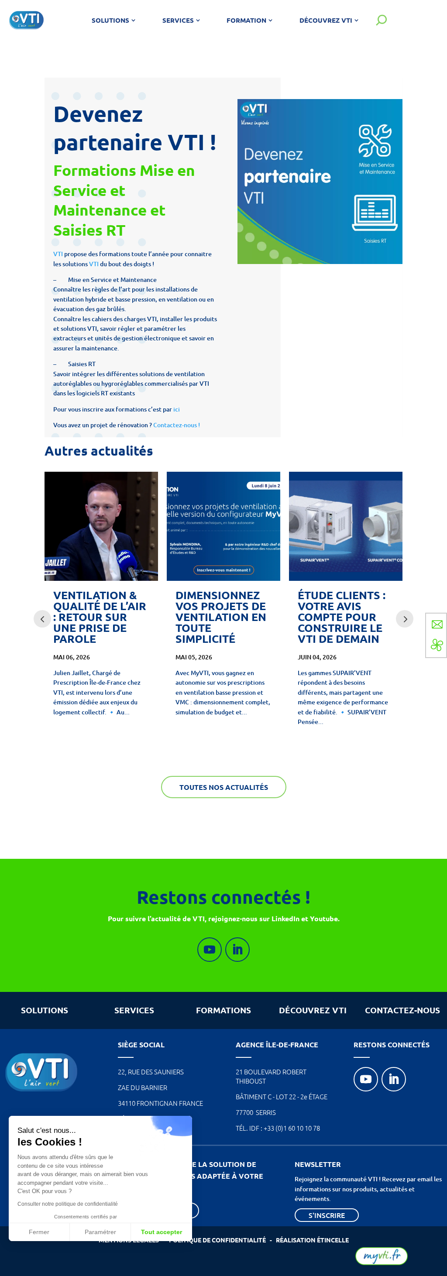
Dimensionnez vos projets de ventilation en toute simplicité (98, 617)
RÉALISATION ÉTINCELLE (312, 1240)
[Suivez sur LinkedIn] (237, 949)
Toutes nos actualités (223, 787)
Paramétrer (100, 1231)
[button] (18, 1261)
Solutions (110, 20)
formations (223, 1010)
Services (178, 20)
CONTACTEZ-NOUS (402, 1010)
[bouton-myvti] (381, 1263)
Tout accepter (161, 1231)
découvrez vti (313, 1010)
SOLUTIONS (44, 1010)
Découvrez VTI (325, 20)
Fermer (39, 1231)
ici (176, 409)
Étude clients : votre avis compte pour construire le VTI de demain (219, 617)
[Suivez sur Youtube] (209, 949)
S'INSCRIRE (327, 1215)
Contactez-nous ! (177, 425)
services (134, 1010)
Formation (246, 20)
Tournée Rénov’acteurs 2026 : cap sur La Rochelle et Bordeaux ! (346, 617)
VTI (58, 254)
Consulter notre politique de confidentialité (67, 1204)
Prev (42, 619)
